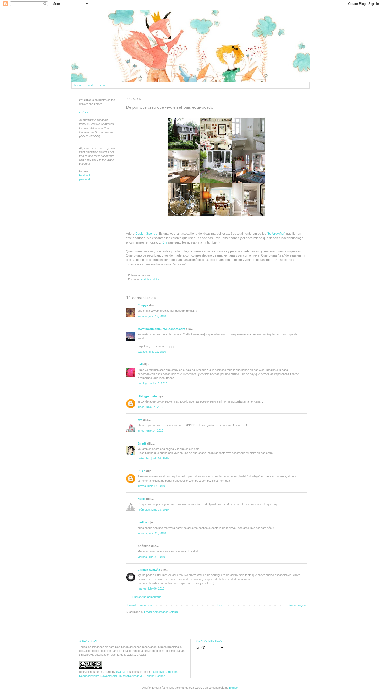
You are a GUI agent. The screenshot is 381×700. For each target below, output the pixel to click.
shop (103, 85)
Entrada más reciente (140, 605)
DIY (164, 242)
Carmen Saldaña (149, 569)
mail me (84, 112)
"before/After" (276, 233)
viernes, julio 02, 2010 (151, 556)
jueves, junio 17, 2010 (151, 485)
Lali (140, 364)
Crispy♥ (143, 305)
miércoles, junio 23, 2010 (153, 509)
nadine (142, 522)
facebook (85, 175)
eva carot (122, 671)
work (91, 85)
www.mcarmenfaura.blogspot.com (161, 328)
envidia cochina (150, 279)
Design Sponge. (146, 233)
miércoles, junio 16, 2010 (153, 458)
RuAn (141, 471)
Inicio (220, 605)
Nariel (141, 498)
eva (140, 419)
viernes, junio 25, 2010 (152, 533)
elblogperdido (147, 396)
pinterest (84, 179)
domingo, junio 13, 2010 (152, 383)
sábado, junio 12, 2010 (152, 316)
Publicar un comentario (146, 596)
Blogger (233, 687)
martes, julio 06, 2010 (151, 588)
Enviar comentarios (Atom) (161, 611)
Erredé (142, 443)
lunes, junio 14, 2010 (150, 406)
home (77, 85)
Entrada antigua (296, 605)
